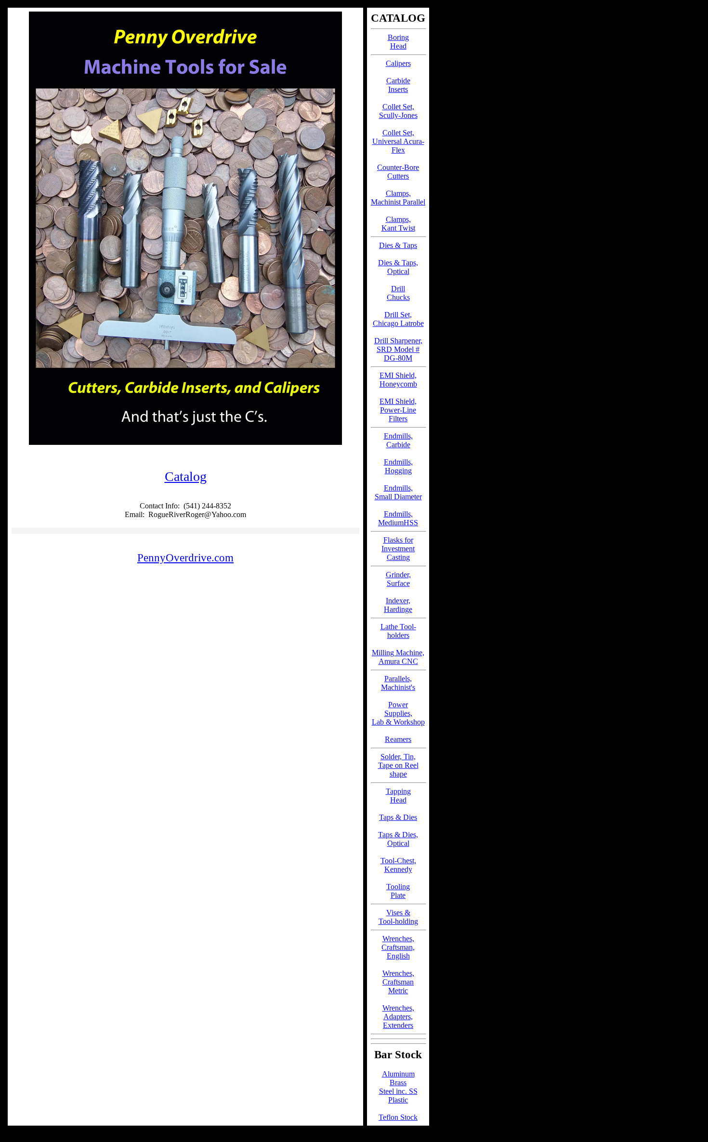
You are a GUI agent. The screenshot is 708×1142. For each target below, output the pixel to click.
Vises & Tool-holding (398, 916)
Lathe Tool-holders (398, 631)
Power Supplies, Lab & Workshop (398, 713)
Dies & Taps (398, 245)
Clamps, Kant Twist (398, 223)
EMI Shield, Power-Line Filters (398, 410)
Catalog (186, 476)
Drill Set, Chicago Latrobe (398, 319)
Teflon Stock (398, 1117)
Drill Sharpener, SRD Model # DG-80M (398, 349)
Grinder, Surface (398, 579)
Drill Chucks (398, 293)
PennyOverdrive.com (185, 557)
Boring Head (398, 41)
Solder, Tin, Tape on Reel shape (398, 765)
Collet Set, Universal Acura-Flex (398, 141)
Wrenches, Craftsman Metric (398, 982)
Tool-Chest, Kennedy (398, 864)
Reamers (398, 739)
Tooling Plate (398, 890)
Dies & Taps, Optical (398, 267)
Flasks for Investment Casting (398, 548)
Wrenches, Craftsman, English (398, 947)
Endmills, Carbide (398, 440)
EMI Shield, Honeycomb (398, 379)
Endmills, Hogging (398, 466)
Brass (398, 1082)
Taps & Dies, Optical (398, 839)
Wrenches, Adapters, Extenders (398, 1016)
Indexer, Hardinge (398, 605)
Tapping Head (398, 795)
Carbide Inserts (398, 85)
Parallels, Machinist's (398, 683)
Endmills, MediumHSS (398, 518)
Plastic (398, 1100)
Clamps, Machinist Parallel (398, 197)
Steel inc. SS (398, 1091)
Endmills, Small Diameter (398, 492)
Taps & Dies (398, 817)
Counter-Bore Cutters (398, 171)
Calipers (398, 63)
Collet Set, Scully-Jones (398, 111)
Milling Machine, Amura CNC (398, 657)
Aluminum (398, 1074)
